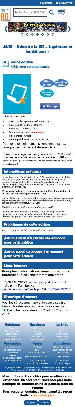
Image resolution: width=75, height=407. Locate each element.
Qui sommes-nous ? (37, 352)
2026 (5, 314)
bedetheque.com (13, 360)
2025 (59, 310)
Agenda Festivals (12, 339)
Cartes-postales (37, 336)
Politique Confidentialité (37, 363)
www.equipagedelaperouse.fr (48, 282)
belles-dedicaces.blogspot (12, 356)
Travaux (62, 328)
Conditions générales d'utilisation (56, 367)
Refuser (45, 402)
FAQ (37, 350)
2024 (46, 310)
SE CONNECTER (64, 3)
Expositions (62, 336)
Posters (37, 334)
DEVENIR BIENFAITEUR (37, 356)
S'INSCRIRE (46, 3)
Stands (12, 336)
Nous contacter (37, 360)
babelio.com (12, 352)
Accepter (30, 402)
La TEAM (62, 339)
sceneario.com (12, 347)
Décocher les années (22, 310)
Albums (37, 328)
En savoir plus (44, 395)
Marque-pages (37, 339)
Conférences (62, 334)
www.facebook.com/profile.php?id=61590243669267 (36, 289)
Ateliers (62, 331)
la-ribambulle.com (12, 350)
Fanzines (37, 331)
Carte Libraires (12, 334)
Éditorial (12, 328)
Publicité (37, 347)
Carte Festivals (12, 331)
